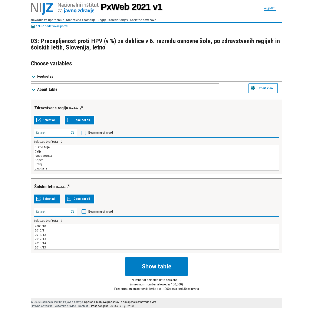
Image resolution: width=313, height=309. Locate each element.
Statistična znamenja (81, 20)
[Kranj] (156, 164)
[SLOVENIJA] (156, 147)
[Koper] (156, 160)
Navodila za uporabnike (47, 20)
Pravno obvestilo (42, 306)
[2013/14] (156, 243)
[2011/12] (156, 235)
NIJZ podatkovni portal (53, 26)
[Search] (72, 132)
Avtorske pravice (65, 306)
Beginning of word (100, 132)
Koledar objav (118, 20)
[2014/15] (156, 247)
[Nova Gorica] (156, 156)
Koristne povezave (143, 20)
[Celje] (156, 151)
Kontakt (83, 306)
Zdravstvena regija (51, 107)
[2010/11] (156, 230)
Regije (102, 20)
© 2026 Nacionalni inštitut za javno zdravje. (57, 301)
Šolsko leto (44, 186)
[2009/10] (156, 226)
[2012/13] (156, 239)
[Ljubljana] (156, 168)
